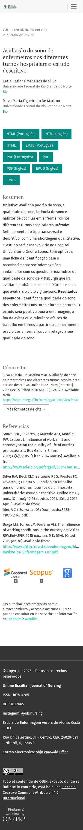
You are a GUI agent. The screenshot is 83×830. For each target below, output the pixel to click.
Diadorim (14, 619)
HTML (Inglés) (56, 134)
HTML (11, 145)
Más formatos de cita (25, 409)
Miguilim (31, 619)
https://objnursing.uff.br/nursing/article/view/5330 (41, 400)
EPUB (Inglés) (47, 168)
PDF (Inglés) (16, 168)
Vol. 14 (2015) (13, 30)
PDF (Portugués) (20, 157)
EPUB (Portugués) (40, 145)
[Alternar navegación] (73, 6)
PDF (46, 157)
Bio (5, 92)
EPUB (11, 180)
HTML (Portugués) (21, 134)
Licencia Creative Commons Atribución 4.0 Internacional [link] (39, 792)
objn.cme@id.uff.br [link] (52, 752)
